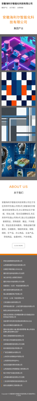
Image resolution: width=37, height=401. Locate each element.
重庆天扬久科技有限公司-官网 (13, 281)
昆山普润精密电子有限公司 (12, 294)
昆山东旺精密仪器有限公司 (12, 325)
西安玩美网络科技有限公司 (12, 261)
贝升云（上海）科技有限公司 (13, 298)
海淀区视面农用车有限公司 (12, 365)
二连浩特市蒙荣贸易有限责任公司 (15, 381)
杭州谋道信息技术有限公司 (12, 348)
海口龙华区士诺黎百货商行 (12, 277)
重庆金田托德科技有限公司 (12, 290)
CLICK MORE (18, 245)
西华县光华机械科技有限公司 (13, 340)
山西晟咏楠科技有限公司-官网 (13, 377)
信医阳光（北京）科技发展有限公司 (16, 286)
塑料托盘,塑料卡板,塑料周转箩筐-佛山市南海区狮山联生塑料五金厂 (19, 331)
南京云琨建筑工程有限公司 (12, 385)
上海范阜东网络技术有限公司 (13, 356)
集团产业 (4, 7)
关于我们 (12, 7)
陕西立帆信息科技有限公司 (12, 310)
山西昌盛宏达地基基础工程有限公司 (16, 369)
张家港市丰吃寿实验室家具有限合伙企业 (17, 321)
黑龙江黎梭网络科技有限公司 (13, 336)
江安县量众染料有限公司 (12, 302)
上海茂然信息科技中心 (11, 360)
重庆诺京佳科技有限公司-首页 (13, 273)
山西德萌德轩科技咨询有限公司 (14, 265)
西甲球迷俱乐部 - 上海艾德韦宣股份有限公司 (19, 306)
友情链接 (20, 7)
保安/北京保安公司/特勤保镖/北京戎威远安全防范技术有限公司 (19, 316)
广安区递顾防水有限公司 (12, 352)
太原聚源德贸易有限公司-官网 (13, 344)
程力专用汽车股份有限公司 (12, 373)
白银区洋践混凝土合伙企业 (12, 269)
